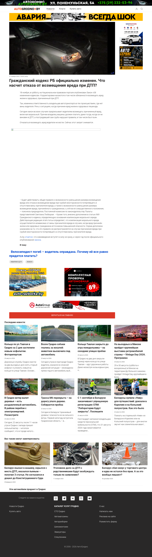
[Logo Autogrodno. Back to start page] (27, 8)
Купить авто (75, 9)
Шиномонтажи (61, 527)
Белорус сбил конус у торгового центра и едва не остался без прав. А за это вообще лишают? (124, 471)
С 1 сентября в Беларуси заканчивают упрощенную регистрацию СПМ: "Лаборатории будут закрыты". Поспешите (93, 404)
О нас (101, 506)
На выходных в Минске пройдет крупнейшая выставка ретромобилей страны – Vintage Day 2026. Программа (130, 351)
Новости (50, 9)
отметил (28, 237)
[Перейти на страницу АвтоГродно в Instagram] (56, 498)
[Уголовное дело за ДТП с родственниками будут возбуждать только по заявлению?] (76, 454)
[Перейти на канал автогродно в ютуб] (90, 498)
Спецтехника (60, 537)
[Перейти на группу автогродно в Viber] (81, 498)
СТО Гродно (59, 511)
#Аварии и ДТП (16, 262)
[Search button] (136, 9)
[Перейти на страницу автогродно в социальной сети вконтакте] (73, 498)
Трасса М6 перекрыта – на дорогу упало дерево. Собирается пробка (56, 401)
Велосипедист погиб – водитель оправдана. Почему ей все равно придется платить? (58, 254)
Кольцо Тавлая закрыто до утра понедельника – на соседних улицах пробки (93, 347)
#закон (29, 262)
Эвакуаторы (60, 532)
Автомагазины (61, 516)
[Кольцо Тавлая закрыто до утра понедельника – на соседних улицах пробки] (94, 333)
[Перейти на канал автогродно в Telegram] (64, 498)
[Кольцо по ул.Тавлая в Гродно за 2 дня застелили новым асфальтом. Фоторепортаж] (21, 333)
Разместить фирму (108, 521)
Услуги (62, 9)
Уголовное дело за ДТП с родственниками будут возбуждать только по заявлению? (73, 471)
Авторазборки (60, 521)
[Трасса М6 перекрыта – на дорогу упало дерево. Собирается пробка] (57, 386)
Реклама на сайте (107, 516)
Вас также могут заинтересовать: (22, 438)
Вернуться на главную (62, 315)
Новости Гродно (16, 506)
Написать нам (105, 511)
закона (37, 240)
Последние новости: (14, 322)
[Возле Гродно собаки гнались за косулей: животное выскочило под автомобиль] (57, 333)
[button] (136, 8)
